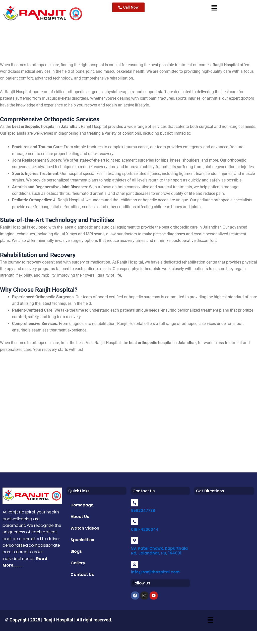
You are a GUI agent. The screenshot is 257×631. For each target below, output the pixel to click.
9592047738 (143, 510)
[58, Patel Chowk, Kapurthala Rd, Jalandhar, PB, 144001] (134, 540)
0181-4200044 (145, 529)
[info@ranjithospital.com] (134, 564)
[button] (96, 491)
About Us (80, 516)
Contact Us (82, 574)
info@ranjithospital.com (155, 572)
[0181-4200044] (134, 521)
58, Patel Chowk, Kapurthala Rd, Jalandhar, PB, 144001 (159, 551)
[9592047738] (134, 502)
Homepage (82, 505)
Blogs (76, 551)
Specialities (82, 540)
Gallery (78, 563)
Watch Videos (85, 528)
